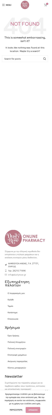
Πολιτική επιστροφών (17, 348)
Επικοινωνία (13, 318)
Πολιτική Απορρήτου (17, 342)
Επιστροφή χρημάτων (17, 354)
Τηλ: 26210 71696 (17, 270)
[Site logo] (25, 4)
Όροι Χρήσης (13, 335)
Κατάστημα (12, 312)
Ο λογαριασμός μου (16, 293)
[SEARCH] (44, 59)
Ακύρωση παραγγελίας (17, 361)
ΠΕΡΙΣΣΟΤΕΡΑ (16, 409)
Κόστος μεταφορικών (17, 367)
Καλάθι (11, 299)
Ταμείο (10, 306)
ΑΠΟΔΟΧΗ (32, 410)
